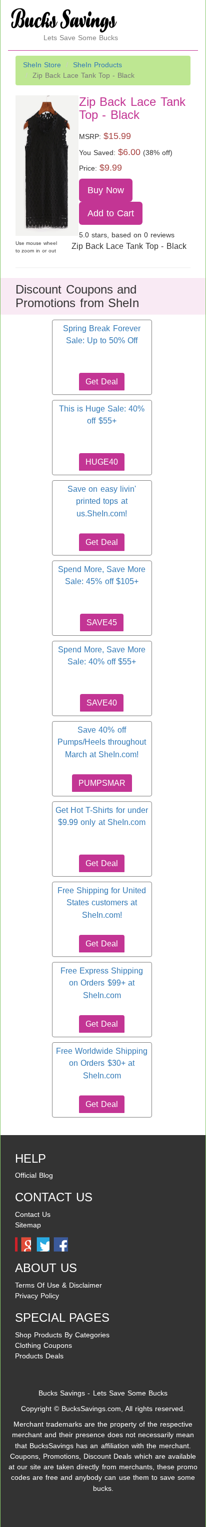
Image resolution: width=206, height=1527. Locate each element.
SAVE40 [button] (101, 703)
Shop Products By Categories (62, 1335)
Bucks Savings (61, 1393)
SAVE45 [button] (101, 622)
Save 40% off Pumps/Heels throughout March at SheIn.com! (102, 742)
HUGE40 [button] (102, 462)
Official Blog (34, 1175)
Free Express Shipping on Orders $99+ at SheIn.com (101, 983)
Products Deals (39, 1356)
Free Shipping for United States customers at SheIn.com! (102, 902)
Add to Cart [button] (111, 213)
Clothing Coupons (43, 1345)
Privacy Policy (37, 1296)
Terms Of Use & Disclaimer (58, 1285)
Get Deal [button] (102, 381)
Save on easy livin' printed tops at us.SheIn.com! (102, 501)
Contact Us (32, 1214)
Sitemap (28, 1225)
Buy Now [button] (106, 190)
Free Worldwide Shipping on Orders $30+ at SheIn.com (102, 1063)
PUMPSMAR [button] (102, 783)
